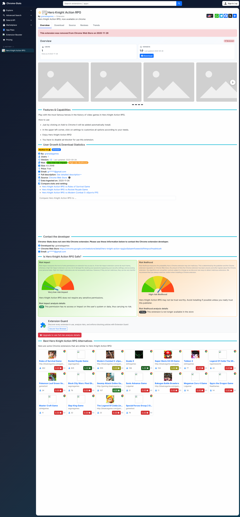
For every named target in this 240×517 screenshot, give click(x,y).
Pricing (9, 40)
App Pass (10, 30)
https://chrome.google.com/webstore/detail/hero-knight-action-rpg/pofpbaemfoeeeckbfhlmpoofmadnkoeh (111, 248)
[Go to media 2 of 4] (136, 104)
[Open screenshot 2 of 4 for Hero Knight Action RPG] (116, 82)
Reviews (84, 25)
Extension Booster (14, 35)
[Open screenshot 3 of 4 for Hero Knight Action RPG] (169, 82)
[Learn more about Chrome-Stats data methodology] (69, 177)
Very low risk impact (57, 162)
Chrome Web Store (58, 177)
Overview (45, 25)
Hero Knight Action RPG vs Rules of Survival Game (66, 186)
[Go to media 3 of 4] (139, 104)
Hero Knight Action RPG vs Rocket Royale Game (65, 189)
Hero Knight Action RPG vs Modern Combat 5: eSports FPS (70, 192)
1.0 (51, 159)
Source (72, 25)
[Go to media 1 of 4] (133, 104)
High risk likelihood (78, 162)
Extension (60, 16)
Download (59, 25)
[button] (230, 3)
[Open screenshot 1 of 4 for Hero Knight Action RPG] (63, 82)
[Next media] (233, 82)
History (9, 47)
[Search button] (179, 3)
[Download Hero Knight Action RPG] (186, 51)
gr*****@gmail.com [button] (57, 171)
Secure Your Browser (57, 329)
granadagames (47, 16)
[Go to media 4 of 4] (142, 104)
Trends (96, 25)
